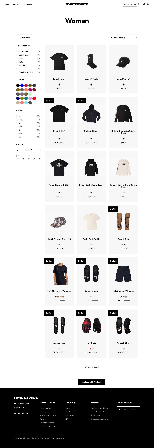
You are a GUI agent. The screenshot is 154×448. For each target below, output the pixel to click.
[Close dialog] (118, 199)
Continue (55, 239)
